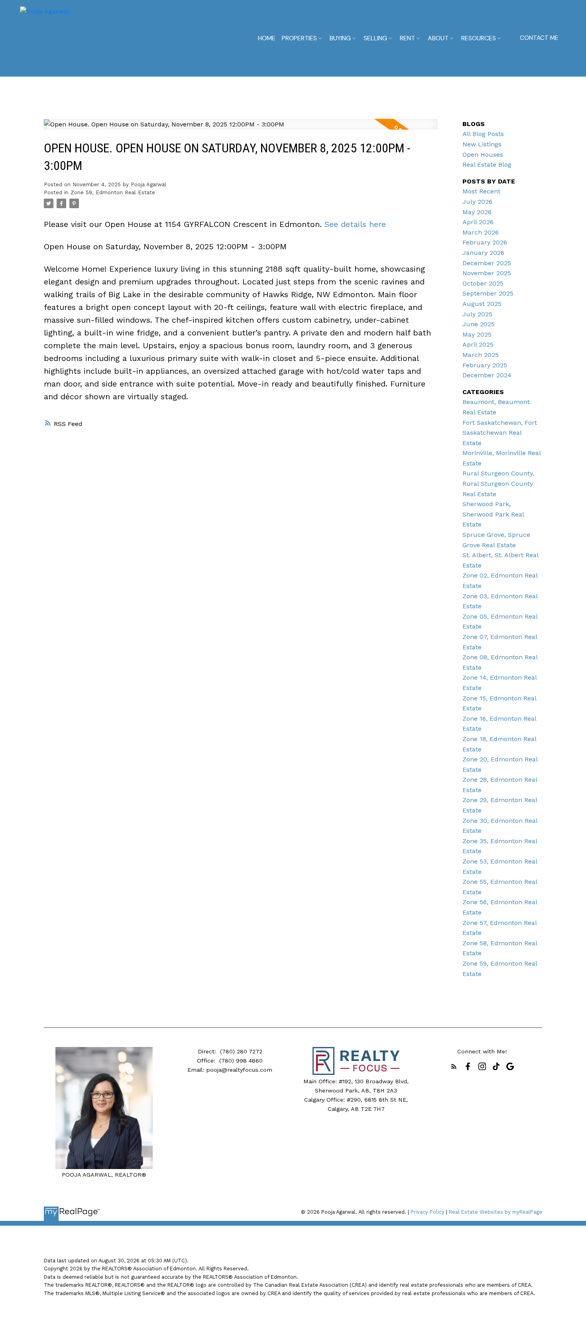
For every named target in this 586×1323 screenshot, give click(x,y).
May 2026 (477, 212)
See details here (355, 224)
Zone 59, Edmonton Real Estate (113, 192)
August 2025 (481, 304)
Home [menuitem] (266, 38)
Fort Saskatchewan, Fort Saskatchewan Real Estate (499, 433)
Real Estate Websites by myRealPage (495, 1212)
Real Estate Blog (486, 164)
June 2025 (478, 324)
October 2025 (482, 283)
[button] (539, 38)
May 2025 (477, 334)
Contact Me (539, 38)
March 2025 (480, 355)
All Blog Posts (483, 134)
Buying (340, 38)
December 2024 (486, 375)
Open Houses (482, 154)
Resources (478, 38)
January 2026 (483, 252)
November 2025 (486, 273)
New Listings (481, 144)
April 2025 (478, 344)
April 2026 (478, 222)
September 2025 (487, 293)
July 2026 (477, 201)
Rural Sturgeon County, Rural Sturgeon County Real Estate (498, 483)
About (438, 38)
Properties (299, 38)
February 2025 (484, 365)
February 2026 (484, 242)
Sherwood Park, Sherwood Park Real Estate (493, 514)
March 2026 (480, 232)
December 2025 (486, 263)
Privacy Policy (427, 1212)
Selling (375, 38)
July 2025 (477, 314)
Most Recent (481, 191)
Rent (407, 38)
